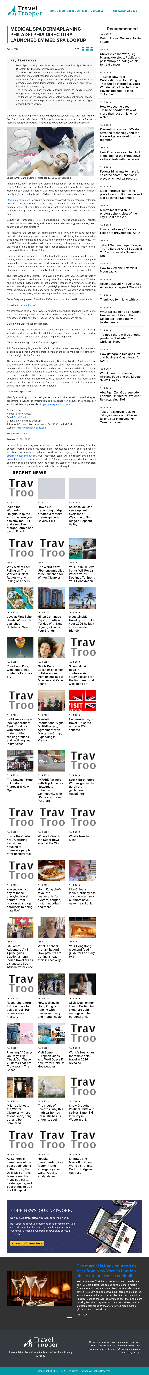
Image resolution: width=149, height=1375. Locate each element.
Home (52, 10)
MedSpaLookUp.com (18, 199)
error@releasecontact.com (21, 455)
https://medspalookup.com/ (32, 427)
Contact (35, 1352)
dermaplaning (27, 305)
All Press (82, 10)
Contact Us (97, 10)
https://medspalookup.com (55, 404)
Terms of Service (52, 1352)
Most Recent (66, 10)
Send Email (20, 417)
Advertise (23, 1352)
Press (12, 1352)
